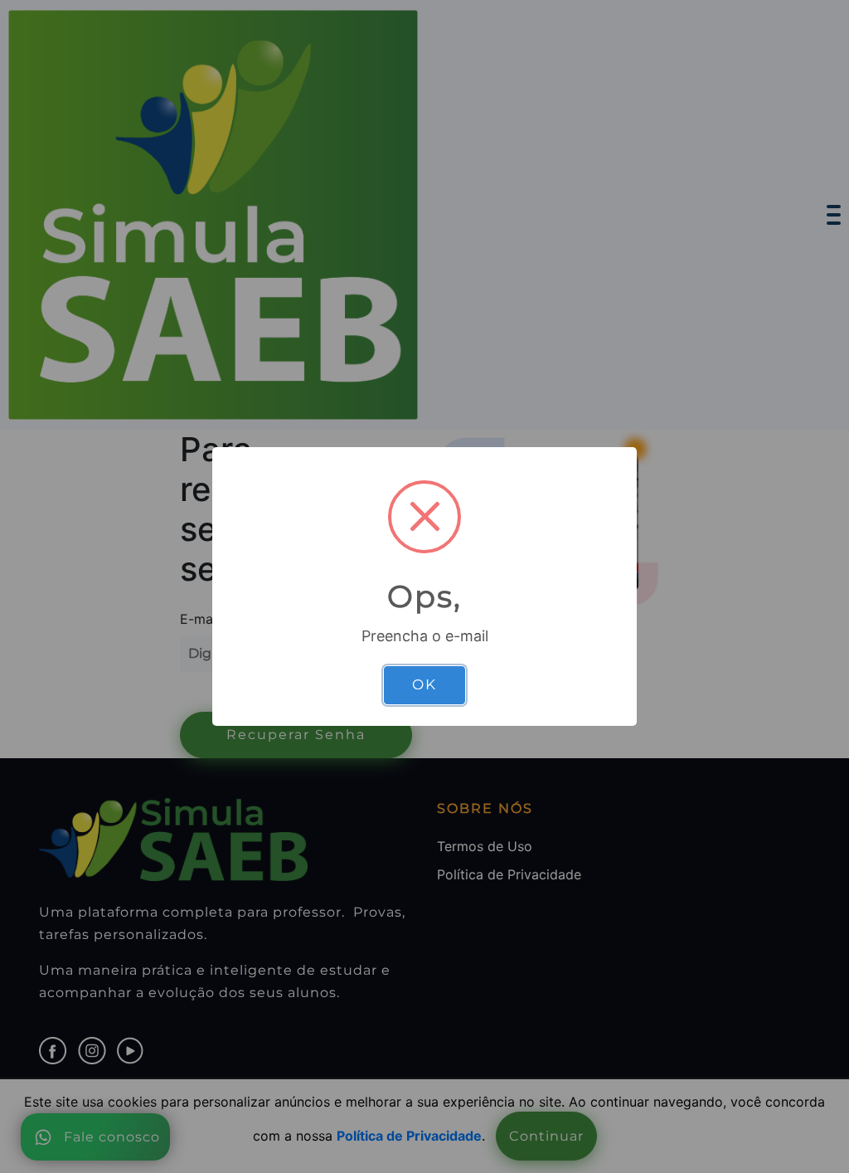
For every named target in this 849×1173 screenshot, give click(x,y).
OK (424, 684)
